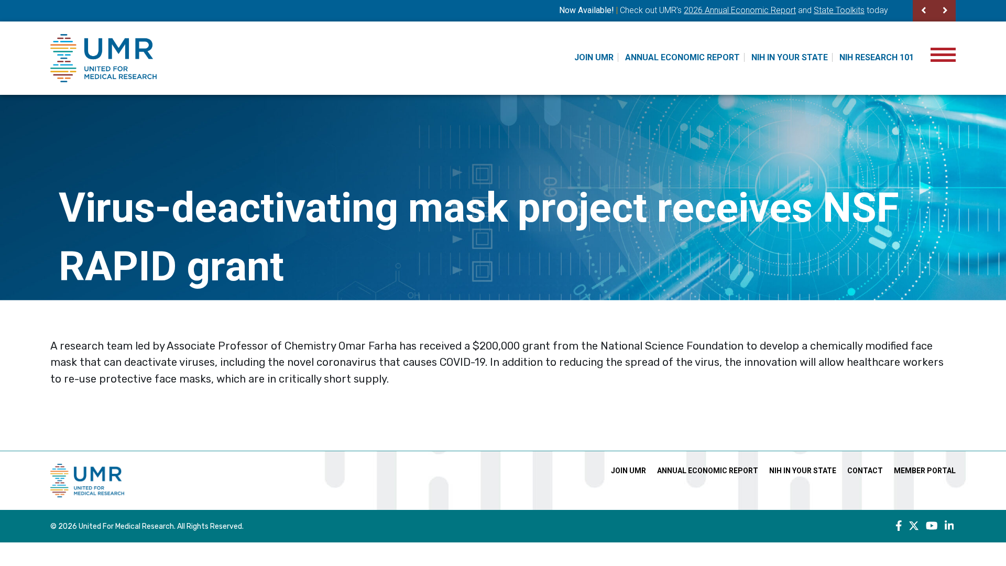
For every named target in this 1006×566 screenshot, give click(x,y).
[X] (914, 526)
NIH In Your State (789, 57)
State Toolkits (839, 10)
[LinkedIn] (949, 526)
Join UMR (594, 57)
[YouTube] (932, 526)
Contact (865, 470)
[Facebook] (898, 526)
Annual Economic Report (682, 57)
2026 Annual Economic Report (740, 10)
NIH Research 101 (876, 57)
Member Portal (925, 470)
